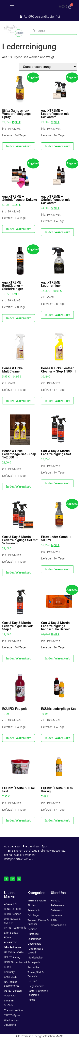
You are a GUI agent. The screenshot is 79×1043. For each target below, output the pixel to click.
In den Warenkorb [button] (18, 146)
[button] (12, 6)
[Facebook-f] (6, 879)
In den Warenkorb (57, 314)
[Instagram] (19, 879)
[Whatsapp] (12, 879)
